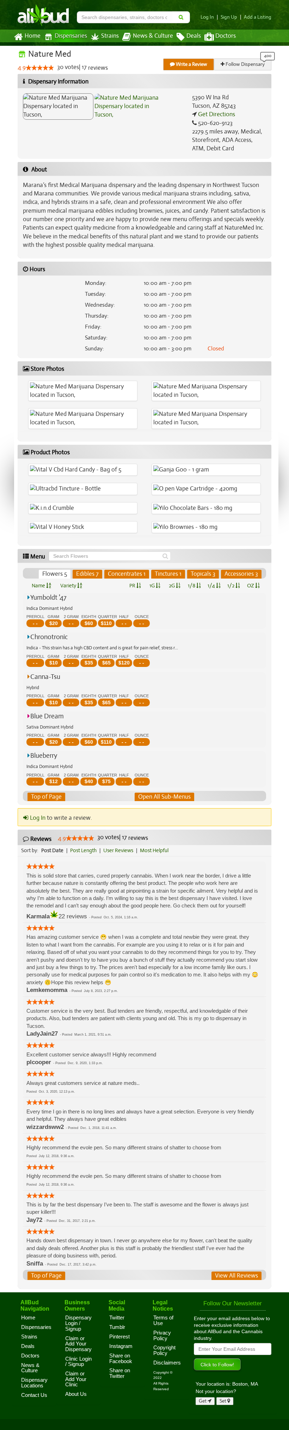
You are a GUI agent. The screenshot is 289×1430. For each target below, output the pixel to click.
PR (132, 585)
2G (172, 585)
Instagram (121, 1346)
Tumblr (117, 1327)
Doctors (225, 35)
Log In (207, 17)
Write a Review (191, 64)
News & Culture (153, 35)
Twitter (116, 1317)
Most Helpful (154, 850)
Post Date (52, 850)
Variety (68, 585)
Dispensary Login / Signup (78, 1323)
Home (33, 35)
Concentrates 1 (127, 573)
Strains (110, 35)
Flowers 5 (54, 573)
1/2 (231, 585)
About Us (76, 1394)
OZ (251, 585)
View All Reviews (236, 1275)
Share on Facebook (120, 1358)
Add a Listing (257, 17)
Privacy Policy (162, 1335)
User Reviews (118, 850)
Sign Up (229, 17)
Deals (193, 35)
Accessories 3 (241, 573)
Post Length (83, 850)
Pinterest (119, 1337)
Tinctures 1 (168, 573)
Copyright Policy (164, 1350)
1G (152, 585)
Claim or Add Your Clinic (75, 1379)
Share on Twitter (119, 1373)
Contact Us (34, 1395)
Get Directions (216, 114)
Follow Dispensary (245, 64)
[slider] (40, 67)
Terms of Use (163, 1320)
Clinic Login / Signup (78, 1361)
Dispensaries (71, 35)
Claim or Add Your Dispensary (78, 1344)
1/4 (212, 585)
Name (39, 585)
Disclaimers (167, 1363)
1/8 (192, 585)
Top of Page (46, 796)
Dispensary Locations (34, 1382)
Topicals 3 (203, 573)
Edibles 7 (87, 573)
